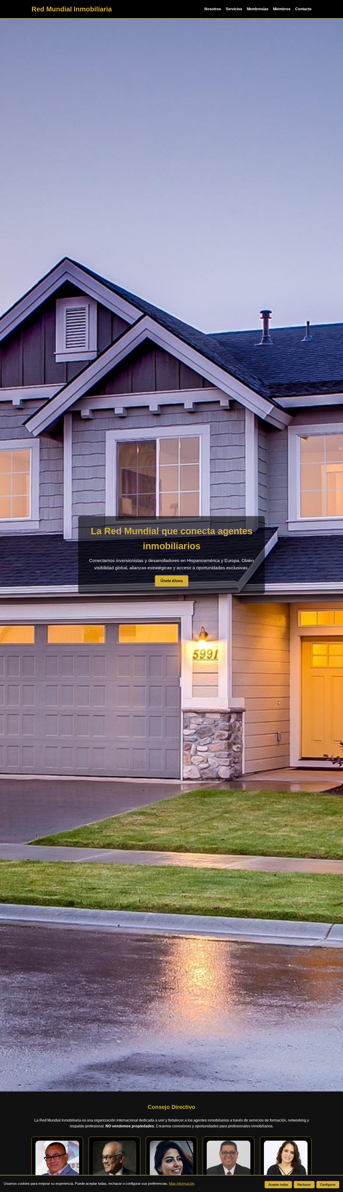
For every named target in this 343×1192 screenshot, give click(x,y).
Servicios (234, 9)
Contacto (303, 9)
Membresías (257, 9)
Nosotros (212, 9)
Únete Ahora (172, 581)
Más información (181, 1183)
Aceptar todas (278, 1184)
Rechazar (304, 1184)
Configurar (328, 1184)
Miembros (281, 9)
